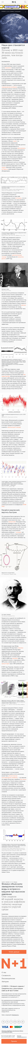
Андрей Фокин (5, 914)
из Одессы (5, 169)
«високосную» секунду (14, 427)
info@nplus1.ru (15, 1015)
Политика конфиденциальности (22, 1036)
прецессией (11, 521)
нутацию (18, 532)
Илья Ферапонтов (6, 61)
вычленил (15, 658)
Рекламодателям (8, 978)
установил (19, 198)
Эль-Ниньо (23, 779)
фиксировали (21, 148)
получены (20, 648)
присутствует (5, 663)
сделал (4, 167)
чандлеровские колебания (9, 87)
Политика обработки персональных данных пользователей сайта (12, 1031)
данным (23, 305)
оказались (8, 67)
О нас (4, 972)
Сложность (6, 975)
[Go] (3, 2)
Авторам (5, 981)
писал (15, 141)
